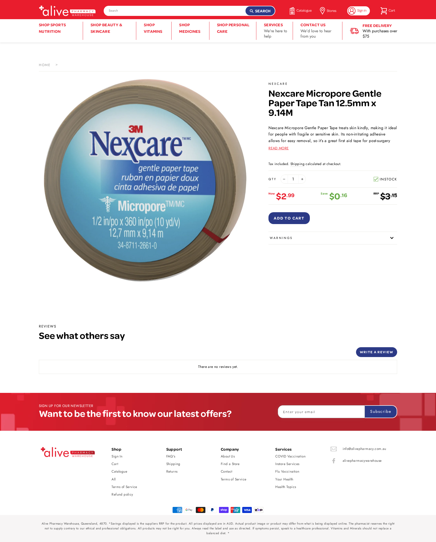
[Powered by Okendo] (61, 354)
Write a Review (376, 351)
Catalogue (119, 471)
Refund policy (122, 494)
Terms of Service (124, 486)
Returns (172, 471)
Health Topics (285, 486)
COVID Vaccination (290, 456)
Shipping (297, 163)
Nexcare (278, 84)
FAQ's (170, 456)
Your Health (284, 479)
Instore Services (287, 463)
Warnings (281, 238)
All (114, 479)
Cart (115, 463)
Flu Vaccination (287, 471)
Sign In (117, 456)
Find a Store (230, 463)
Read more (278, 148)
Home (44, 64)
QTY (272, 179)
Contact (226, 471)
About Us (228, 456)
